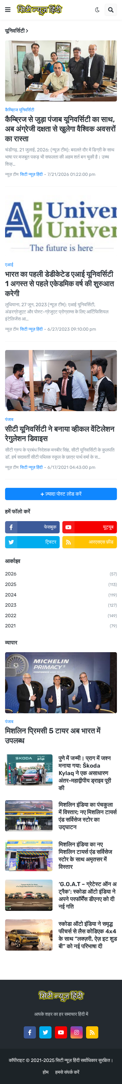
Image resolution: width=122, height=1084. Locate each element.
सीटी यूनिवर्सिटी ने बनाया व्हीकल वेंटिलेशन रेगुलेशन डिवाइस (60, 433)
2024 (61, 595)
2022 (61, 616)
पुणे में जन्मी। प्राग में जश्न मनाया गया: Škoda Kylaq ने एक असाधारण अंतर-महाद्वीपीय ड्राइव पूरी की (85, 773)
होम (45, 1072)
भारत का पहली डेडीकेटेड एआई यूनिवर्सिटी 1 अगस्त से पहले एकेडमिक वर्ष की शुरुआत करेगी (59, 284)
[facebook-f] (30, 1032)
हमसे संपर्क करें (67, 1072)
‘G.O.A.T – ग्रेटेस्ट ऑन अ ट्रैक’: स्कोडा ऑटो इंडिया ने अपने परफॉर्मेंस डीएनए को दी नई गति (88, 895)
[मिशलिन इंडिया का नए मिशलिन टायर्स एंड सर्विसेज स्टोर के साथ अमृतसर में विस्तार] (29, 855)
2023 (61, 605)
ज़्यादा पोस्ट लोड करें (63, 494)
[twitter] (45, 1032)
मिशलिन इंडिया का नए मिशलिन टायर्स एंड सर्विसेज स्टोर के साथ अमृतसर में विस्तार (85, 855)
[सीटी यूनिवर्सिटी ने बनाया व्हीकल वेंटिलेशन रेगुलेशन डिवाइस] (61, 380)
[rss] (92, 1032)
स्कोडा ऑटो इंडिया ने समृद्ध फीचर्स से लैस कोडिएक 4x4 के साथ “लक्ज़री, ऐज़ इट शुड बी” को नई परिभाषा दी (88, 935)
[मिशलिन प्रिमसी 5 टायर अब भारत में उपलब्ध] (61, 682)
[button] (8, 10)
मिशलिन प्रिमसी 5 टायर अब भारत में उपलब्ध (52, 735)
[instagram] (76, 1032)
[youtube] (61, 1032)
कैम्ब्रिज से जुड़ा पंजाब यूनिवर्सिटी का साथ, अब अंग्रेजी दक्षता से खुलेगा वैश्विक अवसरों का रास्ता (60, 129)
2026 (61, 574)
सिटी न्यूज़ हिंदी (68, 1060)
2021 (61, 626)
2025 (61, 584)
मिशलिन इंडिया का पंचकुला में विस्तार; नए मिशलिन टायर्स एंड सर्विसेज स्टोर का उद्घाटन (88, 815)
